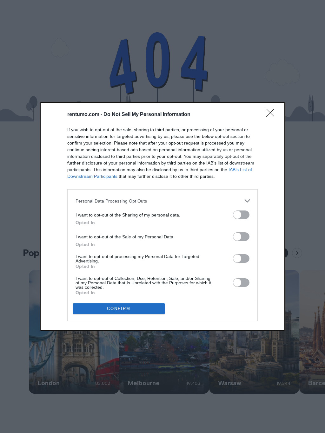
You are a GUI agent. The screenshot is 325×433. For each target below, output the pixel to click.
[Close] (272, 115)
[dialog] (162, 216)
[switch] (241, 214)
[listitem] (162, 200)
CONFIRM (118, 308)
